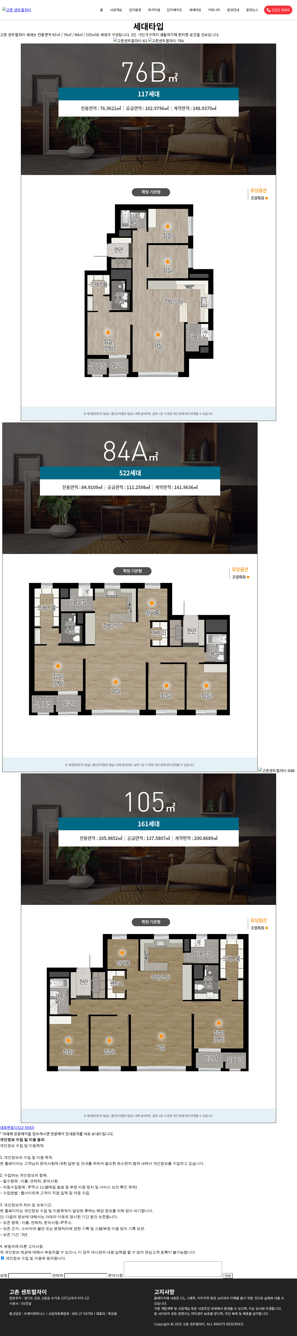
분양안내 (233, 9)
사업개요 (116, 9)
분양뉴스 (252, 9)
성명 (3, 1275)
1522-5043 (280, 10)
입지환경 (135, 9)
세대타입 (195, 9)
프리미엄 (154, 9)
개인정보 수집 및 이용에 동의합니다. (36, 1258)
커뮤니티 (214, 9)
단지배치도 (174, 9)
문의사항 (115, 1275)
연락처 (57, 1275)
